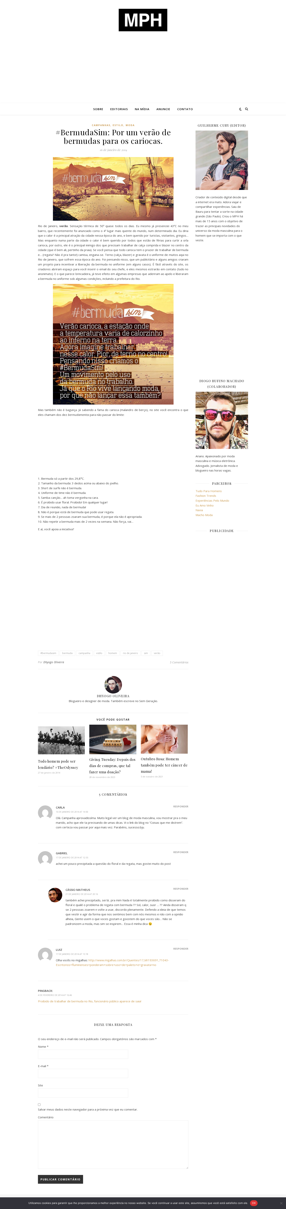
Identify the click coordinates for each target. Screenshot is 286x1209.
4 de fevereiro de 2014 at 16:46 (55, 995)
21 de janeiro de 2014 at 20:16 (82, 894)
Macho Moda (204, 515)
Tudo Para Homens (209, 491)
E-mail (43, 1066)
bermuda (67, 653)
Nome (43, 1046)
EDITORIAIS (119, 109)
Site (40, 1085)
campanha (84, 653)
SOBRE (98, 109)
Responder (180, 806)
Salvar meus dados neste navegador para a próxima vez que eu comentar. (88, 1109)
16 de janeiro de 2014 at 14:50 (72, 811)
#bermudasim (48, 653)
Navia (199, 510)
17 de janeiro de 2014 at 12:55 (72, 857)
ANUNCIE (163, 109)
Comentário (46, 1117)
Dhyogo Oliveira (53, 662)
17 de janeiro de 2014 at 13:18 (72, 954)
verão (157, 653)
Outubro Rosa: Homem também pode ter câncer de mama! (164, 765)
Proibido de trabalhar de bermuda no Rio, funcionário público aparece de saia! (89, 1001)
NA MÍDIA (142, 109)
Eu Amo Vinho (205, 505)
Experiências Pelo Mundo (212, 500)
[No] (281, 1203)
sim (146, 653)
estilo (118, 125)
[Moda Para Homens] (143, 20)
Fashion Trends (206, 496)
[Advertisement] (143, 74)
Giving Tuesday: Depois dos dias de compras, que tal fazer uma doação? (112, 765)
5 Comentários (179, 662)
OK (254, 1203)
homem (112, 653)
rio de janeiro (130, 653)
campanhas (101, 125)
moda (130, 125)
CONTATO (185, 109)
